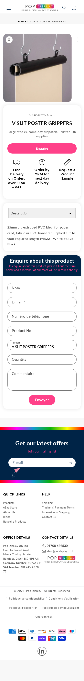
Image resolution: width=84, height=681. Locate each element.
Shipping (47, 502)
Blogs (6, 516)
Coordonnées (44, 616)
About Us (9, 512)
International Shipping (56, 512)
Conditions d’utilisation (64, 598)
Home (22, 21)
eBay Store (10, 507)
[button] (8, 7)
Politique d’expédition (23, 607)
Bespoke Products (14, 521)
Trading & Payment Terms (58, 507)
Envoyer (42, 400)
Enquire (42, 148)
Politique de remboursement (60, 607)
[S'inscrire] (71, 463)
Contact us (49, 516)
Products (9, 502)
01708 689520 (57, 546)
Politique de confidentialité (27, 598)
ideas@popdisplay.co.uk (60, 551)
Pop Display (34, 590)
